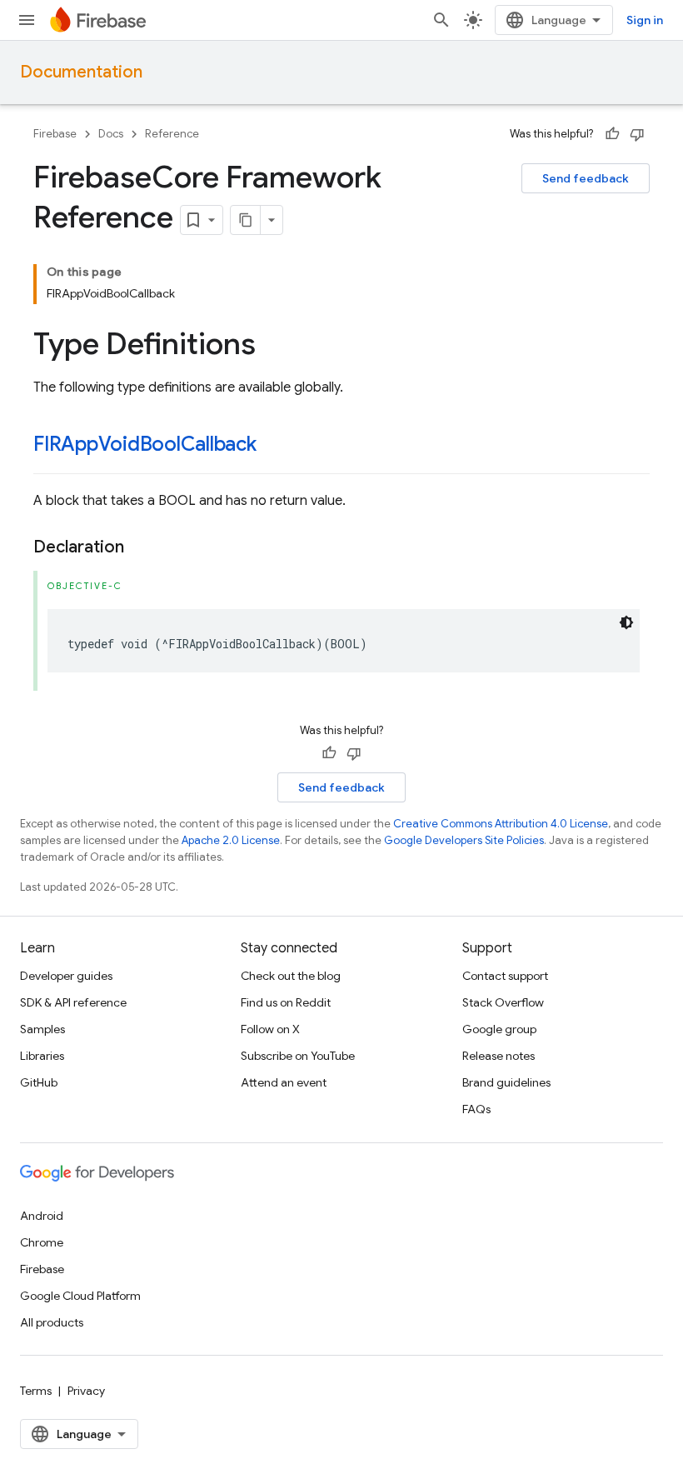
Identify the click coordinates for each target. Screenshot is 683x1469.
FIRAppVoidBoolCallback (145, 444)
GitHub (38, 1082)
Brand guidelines (506, 1082)
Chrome (41, 1242)
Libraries (42, 1055)
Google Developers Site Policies (464, 840)
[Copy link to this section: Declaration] (140, 547)
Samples (42, 1029)
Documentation (81, 72)
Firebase (55, 134)
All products (51, 1322)
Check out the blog (291, 975)
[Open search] (441, 20)
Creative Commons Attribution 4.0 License (500, 824)
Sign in (644, 19)
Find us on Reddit (286, 1002)
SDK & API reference (73, 1002)
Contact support (505, 975)
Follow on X (270, 1029)
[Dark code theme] (626, 622)
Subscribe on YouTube (298, 1055)
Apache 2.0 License (231, 840)
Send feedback (585, 178)
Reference (172, 134)
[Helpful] (612, 134)
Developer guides (66, 975)
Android (41, 1215)
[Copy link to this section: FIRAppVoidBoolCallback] (273, 446)
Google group (499, 1029)
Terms (36, 1390)
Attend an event (284, 1082)
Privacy (86, 1390)
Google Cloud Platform (80, 1295)
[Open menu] (26, 20)
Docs (110, 134)
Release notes (498, 1055)
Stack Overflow (503, 1002)
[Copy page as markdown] (246, 220)
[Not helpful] (637, 134)
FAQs (476, 1109)
